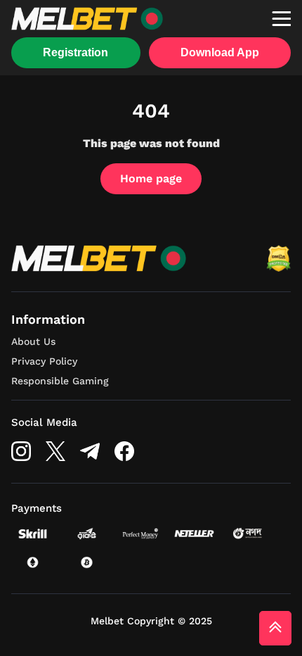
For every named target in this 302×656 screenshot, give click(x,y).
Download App (219, 52)
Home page (151, 178)
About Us (33, 341)
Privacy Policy (44, 361)
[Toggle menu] (281, 18)
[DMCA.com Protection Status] (278, 258)
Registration (75, 52)
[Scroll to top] (275, 628)
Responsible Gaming (60, 381)
